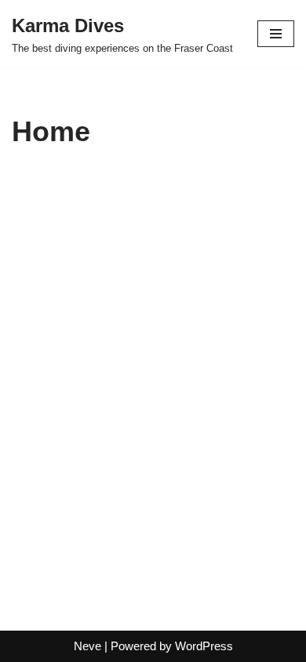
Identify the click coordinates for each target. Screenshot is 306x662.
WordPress (204, 646)
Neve (87, 646)
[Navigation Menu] (275, 33)
